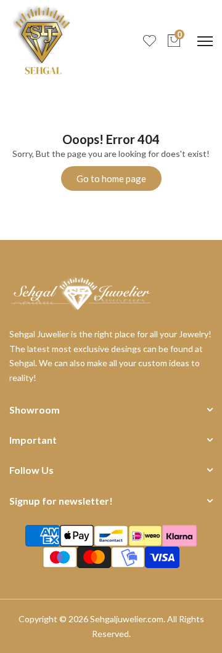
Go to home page (111, 178)
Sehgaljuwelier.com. (127, 619)
